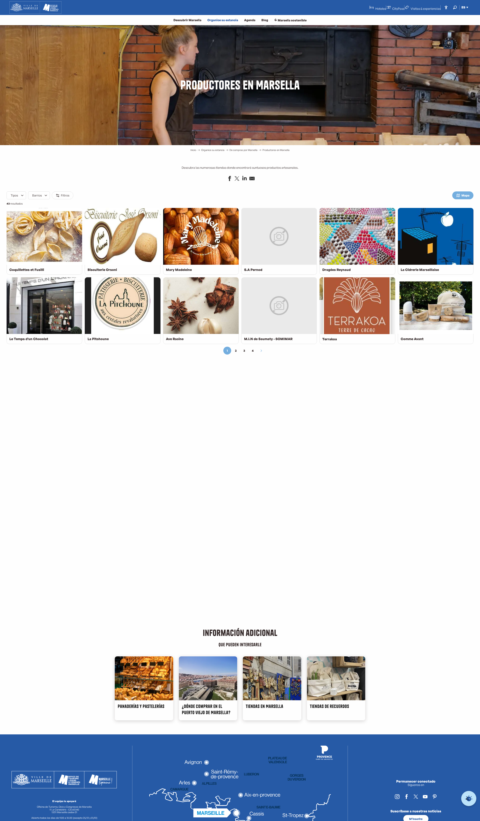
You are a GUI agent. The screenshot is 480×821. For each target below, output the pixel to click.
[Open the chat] (468, 798)
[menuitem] (35, 7)
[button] (455, 7)
